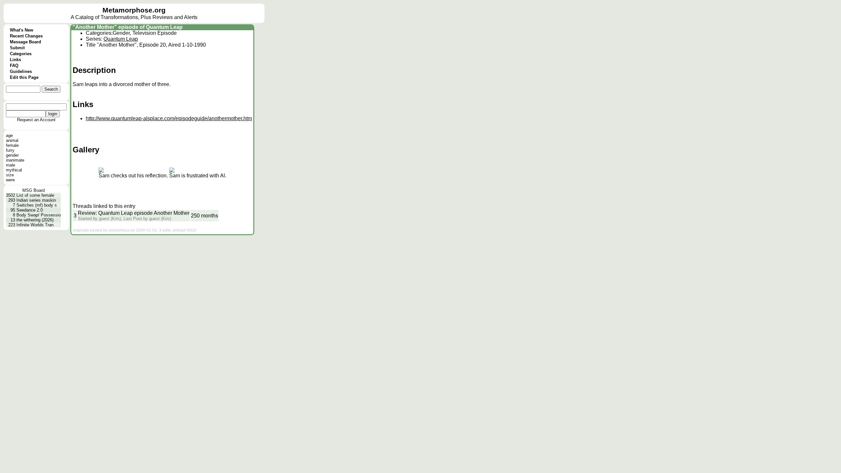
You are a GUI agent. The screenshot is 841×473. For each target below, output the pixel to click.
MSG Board (33, 190)
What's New (21, 30)
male (10, 165)
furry (10, 150)
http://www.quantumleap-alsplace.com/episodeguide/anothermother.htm (169, 118)
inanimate (15, 160)
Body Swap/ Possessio (38, 215)
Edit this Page (24, 77)
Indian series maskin (36, 200)
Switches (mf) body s (36, 205)
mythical (14, 170)
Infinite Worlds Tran (35, 224)
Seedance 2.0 (29, 210)
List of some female (35, 195)
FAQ (14, 65)
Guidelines (21, 71)
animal (12, 140)
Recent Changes (26, 36)
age (9, 135)
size (10, 174)
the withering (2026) (35, 219)
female (12, 145)
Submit (17, 47)
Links (15, 59)
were (10, 179)
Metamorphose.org (134, 10)
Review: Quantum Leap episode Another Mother (134, 213)
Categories (21, 53)
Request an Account (36, 119)
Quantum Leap (120, 39)
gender (12, 155)
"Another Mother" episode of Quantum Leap (128, 27)
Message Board (25, 41)
